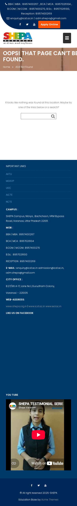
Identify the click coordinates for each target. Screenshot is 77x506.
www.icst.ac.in (37, 306)
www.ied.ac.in (53, 306)
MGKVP (10, 181)
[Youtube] (34, 24)
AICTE (9, 194)
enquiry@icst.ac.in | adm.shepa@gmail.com (38, 18)
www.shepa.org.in (16, 306)
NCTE (9, 201)
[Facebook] (20, 24)
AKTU (9, 174)
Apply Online (49, 24)
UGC (8, 188)
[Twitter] (27, 24)
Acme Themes (49, 499)
